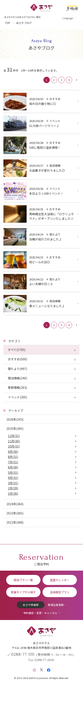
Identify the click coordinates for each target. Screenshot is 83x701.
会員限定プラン (59, 592)
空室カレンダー (59, 580)
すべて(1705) (16, 350)
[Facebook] (48, 669)
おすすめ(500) (17, 359)
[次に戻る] (76, 80)
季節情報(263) (17, 387)
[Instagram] (34, 669)
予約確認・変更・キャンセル (40, 613)
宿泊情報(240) (17, 378)
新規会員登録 (56, 605)
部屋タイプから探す (23, 592)
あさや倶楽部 (31, 605)
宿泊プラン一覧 (23, 580)
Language (67, 18)
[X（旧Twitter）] (41, 669)
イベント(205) (17, 397)
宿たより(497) (17, 369)
